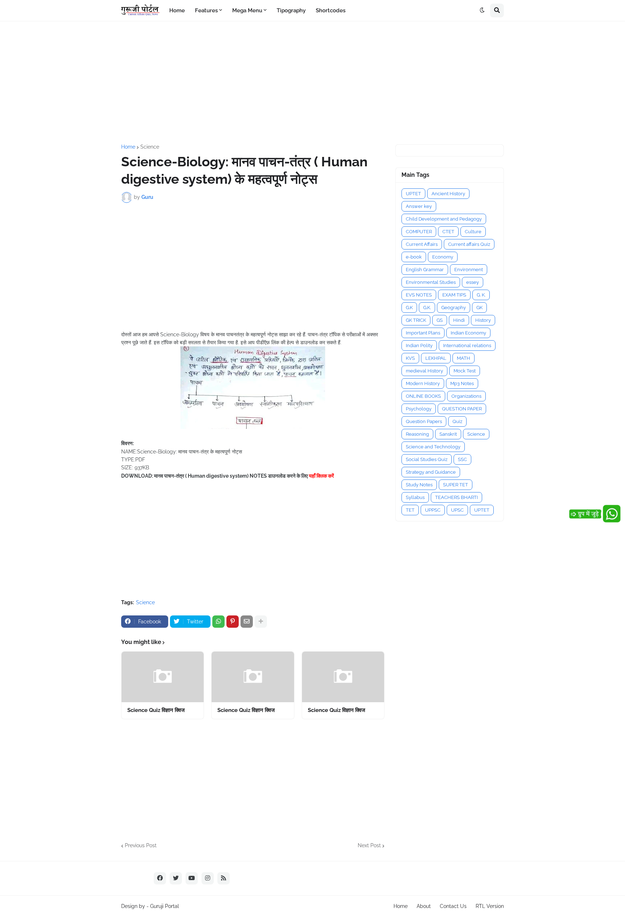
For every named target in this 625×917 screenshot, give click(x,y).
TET (410, 510)
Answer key (419, 206)
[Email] (247, 621)
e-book (414, 257)
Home (128, 146)
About (424, 906)
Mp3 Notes (462, 383)
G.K (409, 307)
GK (479, 307)
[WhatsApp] (218, 621)
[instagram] (207, 878)
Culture (473, 231)
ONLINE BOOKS (423, 396)
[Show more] (261, 621)
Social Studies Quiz (426, 459)
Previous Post (141, 845)
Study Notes (419, 484)
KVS (410, 358)
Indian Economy (468, 333)
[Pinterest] (232, 621)
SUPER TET (455, 484)
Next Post (369, 845)
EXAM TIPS (454, 295)
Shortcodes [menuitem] (330, 10)
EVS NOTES (419, 295)
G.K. (427, 307)
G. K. (481, 295)
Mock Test (465, 371)
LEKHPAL (435, 358)
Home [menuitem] (177, 10)
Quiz (457, 421)
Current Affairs (422, 244)
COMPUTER (419, 231)
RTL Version (490, 906)
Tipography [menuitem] (291, 10)
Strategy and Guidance (431, 472)
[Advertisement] (312, 82)
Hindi (459, 320)
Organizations (466, 396)
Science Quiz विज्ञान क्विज (156, 710)
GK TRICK (416, 320)
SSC (462, 459)
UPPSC (433, 510)
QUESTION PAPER (462, 408)
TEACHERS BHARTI (456, 497)
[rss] (223, 878)
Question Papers (424, 421)
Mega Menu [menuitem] (247, 10)
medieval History (424, 371)
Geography (453, 307)
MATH (463, 358)
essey (472, 282)
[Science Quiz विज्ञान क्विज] (163, 677)
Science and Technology (433, 446)
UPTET (413, 193)
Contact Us (453, 906)
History (483, 320)
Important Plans (423, 333)
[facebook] (160, 878)
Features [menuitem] (206, 10)
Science (149, 146)
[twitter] (176, 878)
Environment (468, 269)
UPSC (457, 510)
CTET (448, 231)
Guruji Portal (164, 906)
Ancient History (448, 193)
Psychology (418, 408)
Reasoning (417, 434)
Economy (442, 257)
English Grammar (425, 269)
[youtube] (192, 878)
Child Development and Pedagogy (444, 219)
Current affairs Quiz (469, 244)
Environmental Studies (431, 282)
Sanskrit (448, 434)
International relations (467, 345)
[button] (482, 10)
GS (440, 320)
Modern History (423, 383)
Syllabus (415, 497)
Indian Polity (419, 345)
